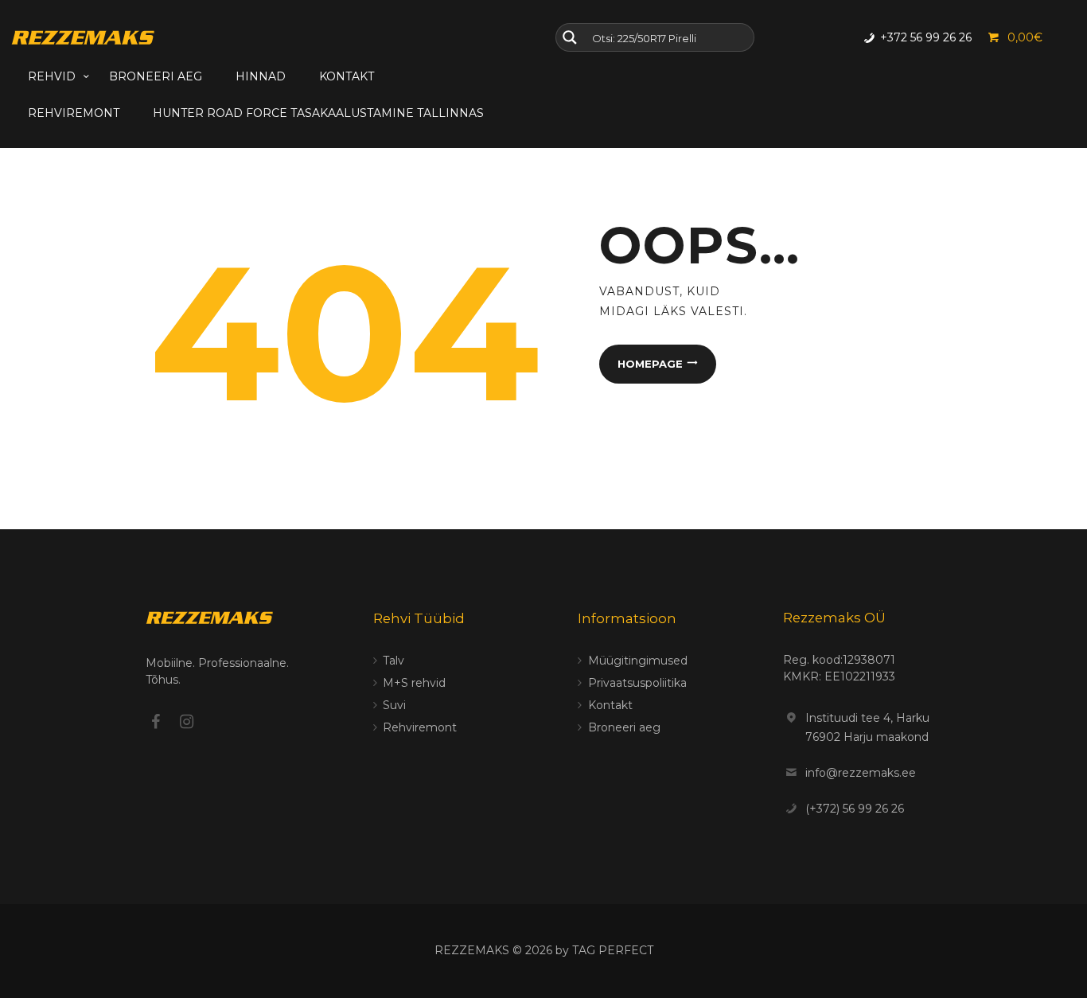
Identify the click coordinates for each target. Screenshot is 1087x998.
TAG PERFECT (612, 950)
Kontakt (610, 705)
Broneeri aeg (624, 727)
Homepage (650, 363)
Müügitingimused (638, 660)
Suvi (394, 705)
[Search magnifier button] (569, 37)
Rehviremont (420, 727)
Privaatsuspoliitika (637, 683)
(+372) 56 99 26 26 (854, 808)
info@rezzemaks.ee (860, 773)
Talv (393, 660)
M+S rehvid (414, 683)
